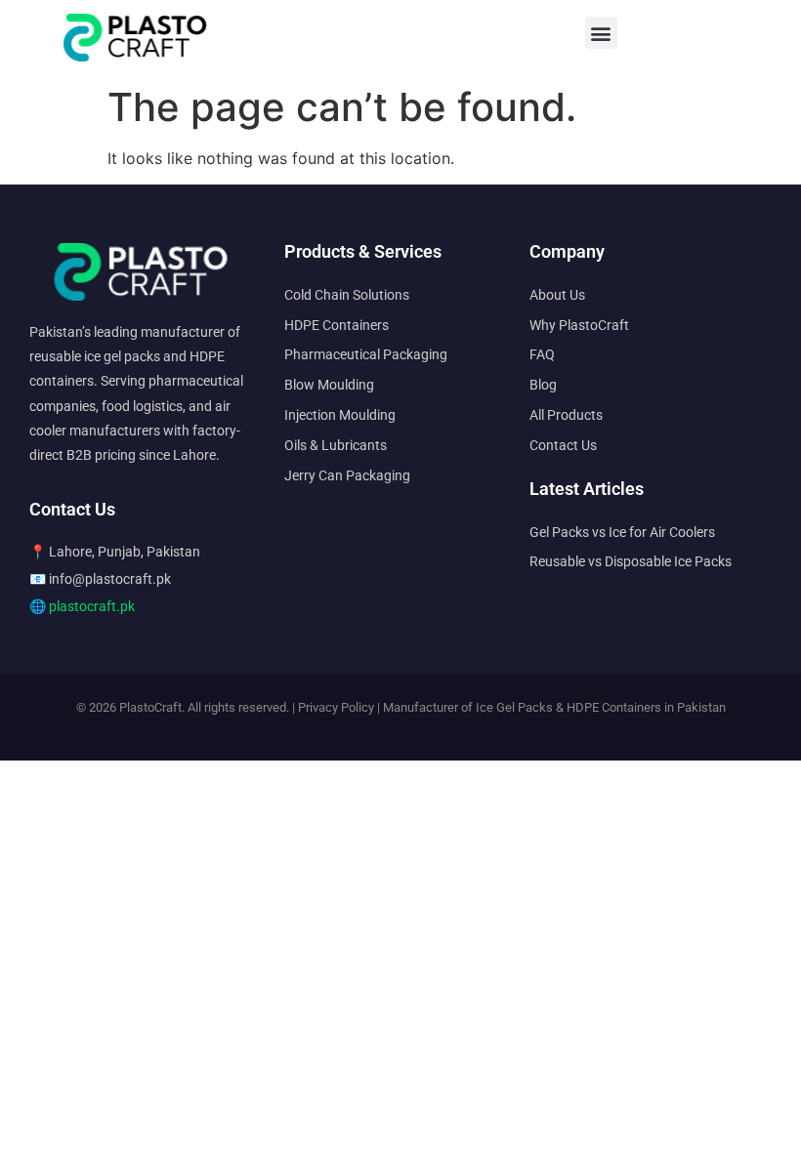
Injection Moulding (340, 415)
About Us (557, 295)
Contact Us (563, 445)
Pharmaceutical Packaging (365, 354)
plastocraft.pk (92, 606)
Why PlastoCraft (579, 325)
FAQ (542, 354)
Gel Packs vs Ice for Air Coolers (622, 532)
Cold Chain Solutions (346, 295)
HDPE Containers (336, 325)
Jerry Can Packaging (347, 475)
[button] (601, 33)
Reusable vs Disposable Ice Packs (630, 561)
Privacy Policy (336, 707)
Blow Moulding (329, 384)
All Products (566, 415)
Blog (543, 384)
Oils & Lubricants (335, 445)
